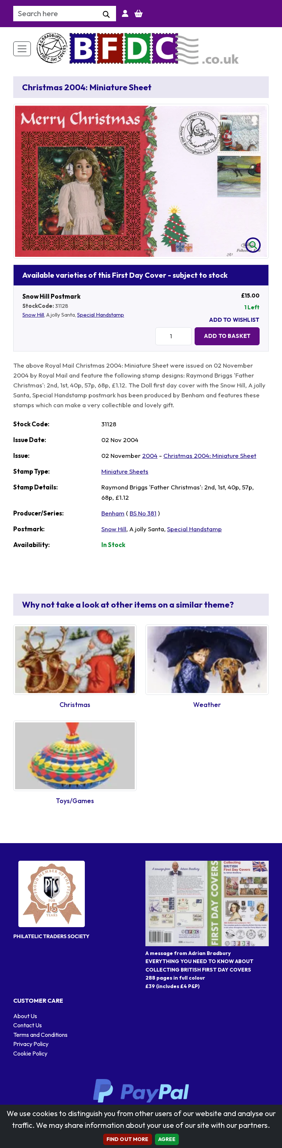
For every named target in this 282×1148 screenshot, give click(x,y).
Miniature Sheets (124, 471)
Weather (207, 704)
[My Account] (125, 13)
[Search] (106, 14)
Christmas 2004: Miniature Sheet (209, 455)
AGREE (167, 1139)
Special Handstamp (100, 314)
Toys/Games (75, 801)
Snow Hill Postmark (51, 296)
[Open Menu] (22, 48)
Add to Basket (227, 335)
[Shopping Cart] (138, 13)
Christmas (74, 704)
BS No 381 (143, 513)
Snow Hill (33, 314)
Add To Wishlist (234, 319)
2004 (150, 455)
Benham (112, 513)
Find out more (127, 1139)
